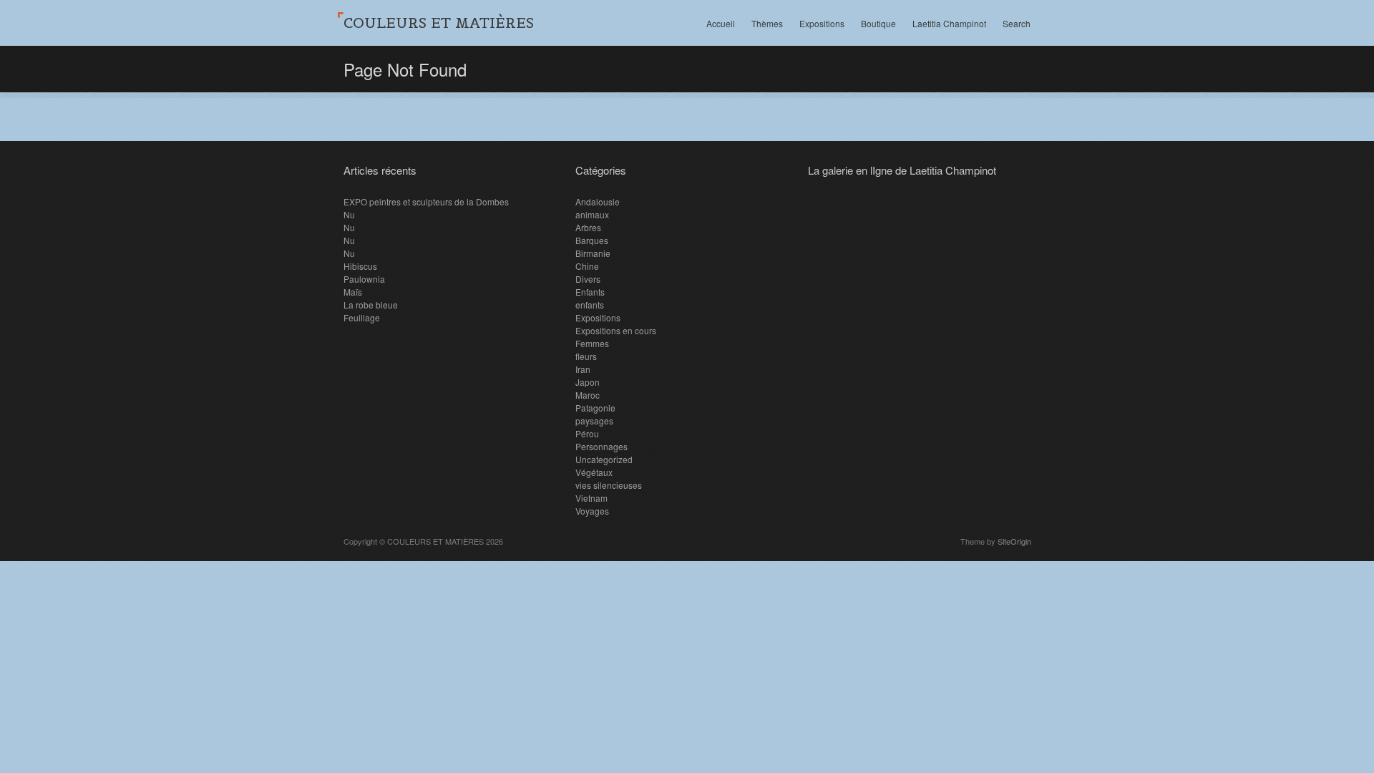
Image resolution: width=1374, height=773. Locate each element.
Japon (587, 382)
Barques (591, 240)
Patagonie (595, 408)
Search (1016, 23)
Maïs (353, 292)
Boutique (878, 23)
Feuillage (362, 317)
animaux (592, 214)
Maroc (587, 395)
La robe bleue (371, 304)
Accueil (720, 23)
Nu (349, 214)
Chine (587, 266)
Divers (587, 279)
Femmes (592, 343)
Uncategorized (604, 459)
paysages (594, 420)
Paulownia (364, 279)
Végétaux (594, 472)
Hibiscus (360, 266)
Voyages (592, 511)
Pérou (587, 433)
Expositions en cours (615, 330)
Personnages (601, 446)
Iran (582, 369)
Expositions (821, 23)
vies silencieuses (608, 485)
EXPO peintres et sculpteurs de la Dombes (426, 201)
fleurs (586, 356)
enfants (589, 304)
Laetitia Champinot (949, 23)
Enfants (590, 292)
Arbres (588, 227)
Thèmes (767, 23)
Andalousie (597, 201)
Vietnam (591, 498)
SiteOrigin (1014, 541)
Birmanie (592, 253)
